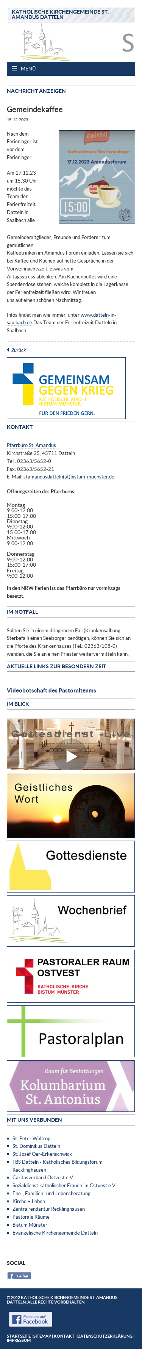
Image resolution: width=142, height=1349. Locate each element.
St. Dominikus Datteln (36, 1146)
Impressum (19, 1340)
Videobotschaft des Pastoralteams (51, 690)
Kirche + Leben (28, 1201)
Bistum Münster (29, 1225)
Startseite (19, 1335)
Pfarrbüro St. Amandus (31, 445)
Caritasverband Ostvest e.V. (43, 1177)
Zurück (18, 350)
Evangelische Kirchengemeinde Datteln (55, 1233)
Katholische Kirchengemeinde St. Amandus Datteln (60, 14)
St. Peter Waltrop (31, 1138)
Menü (28, 69)
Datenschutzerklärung (105, 1335)
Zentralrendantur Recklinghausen (48, 1209)
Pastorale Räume (31, 1217)
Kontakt (64, 1335)
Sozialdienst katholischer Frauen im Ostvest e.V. (64, 1185)
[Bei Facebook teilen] (19, 1278)
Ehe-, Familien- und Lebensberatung (51, 1193)
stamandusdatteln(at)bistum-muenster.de (68, 477)
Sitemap (42, 1335)
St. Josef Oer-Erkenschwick (42, 1154)
